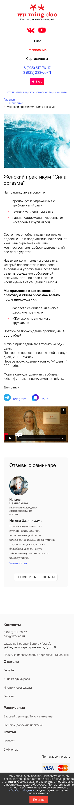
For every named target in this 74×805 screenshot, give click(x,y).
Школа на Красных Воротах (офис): (27, 643)
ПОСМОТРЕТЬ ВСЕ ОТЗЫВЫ (36, 577)
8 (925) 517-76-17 (37, 67)
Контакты (12, 625)
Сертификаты (37, 59)
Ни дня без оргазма (25, 520)
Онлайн (9, 670)
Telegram (19, 399)
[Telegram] (7, 399)
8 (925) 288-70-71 (37, 72)
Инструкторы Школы (18, 687)
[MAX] (36, 399)
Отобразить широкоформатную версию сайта (37, 92)
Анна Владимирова (17, 679)
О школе (11, 661)
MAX (45, 399)
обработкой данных (22, 790)
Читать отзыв (18, 563)
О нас (37, 41)
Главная (9, 99)
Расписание (37, 50)
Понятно (39, 799)
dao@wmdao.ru (14, 636)
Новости (9, 741)
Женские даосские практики (23, 725)
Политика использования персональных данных (36, 655)
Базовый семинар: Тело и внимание (28, 716)
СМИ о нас (11, 749)
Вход (39, 81)
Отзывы (9, 696)
